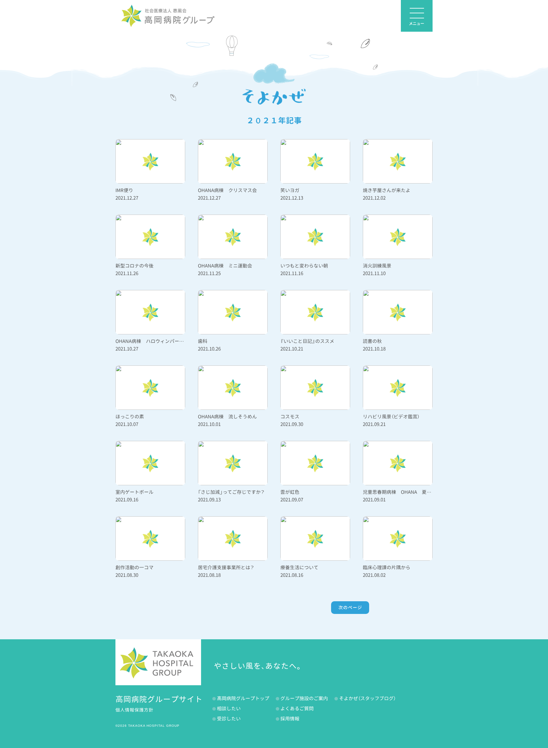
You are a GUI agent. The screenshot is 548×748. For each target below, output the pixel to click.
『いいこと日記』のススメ (307, 341)
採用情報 (289, 718)
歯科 (202, 341)
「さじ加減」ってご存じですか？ (231, 492)
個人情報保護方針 (134, 710)
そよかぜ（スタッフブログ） (367, 698)
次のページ (350, 607)
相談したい (229, 708)
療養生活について (299, 567)
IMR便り (124, 190)
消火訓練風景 (377, 265)
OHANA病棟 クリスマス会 (227, 190)
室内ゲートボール (134, 492)
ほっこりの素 (129, 416)
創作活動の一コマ (134, 567)
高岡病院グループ (167, 16)
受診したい (229, 718)
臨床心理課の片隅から (386, 567)
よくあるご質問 (297, 708)
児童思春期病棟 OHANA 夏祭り (399, 492)
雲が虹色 (289, 492)
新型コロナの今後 (134, 265)
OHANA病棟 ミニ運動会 (225, 265)
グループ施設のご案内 (304, 698)
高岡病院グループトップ (243, 698)
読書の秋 (372, 341)
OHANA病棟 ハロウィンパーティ (152, 341)
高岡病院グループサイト (159, 699)
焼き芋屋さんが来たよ (386, 190)
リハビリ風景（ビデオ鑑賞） (391, 416)
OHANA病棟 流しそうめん (227, 416)
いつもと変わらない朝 (304, 265)
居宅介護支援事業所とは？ (226, 567)
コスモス (289, 416)
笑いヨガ (289, 190)
